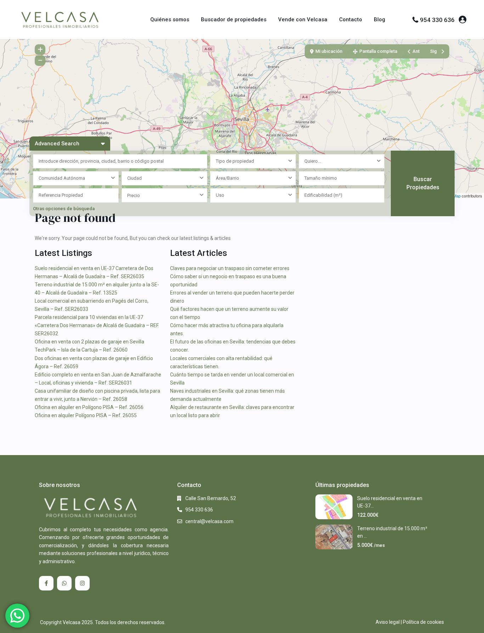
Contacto (350, 19)
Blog (379, 19)
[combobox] (253, 161)
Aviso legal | (389, 622)
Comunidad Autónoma (62, 178)
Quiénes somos (169, 19)
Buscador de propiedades (233, 19)
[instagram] (82, 583)
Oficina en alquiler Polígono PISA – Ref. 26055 (86, 415)
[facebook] (46, 583)
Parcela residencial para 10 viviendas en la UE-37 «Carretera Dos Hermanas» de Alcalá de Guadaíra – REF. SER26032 (97, 325)
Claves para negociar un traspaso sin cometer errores (229, 268)
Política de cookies (423, 622)
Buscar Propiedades (422, 183)
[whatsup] (64, 583)
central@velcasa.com (209, 521)
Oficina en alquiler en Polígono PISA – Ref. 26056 (89, 407)
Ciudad (134, 178)
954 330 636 (437, 19)
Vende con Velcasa (302, 19)
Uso (220, 195)
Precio (133, 195)
